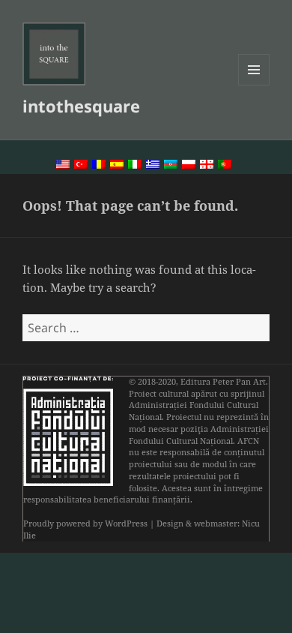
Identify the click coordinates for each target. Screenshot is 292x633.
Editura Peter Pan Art (223, 381)
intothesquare (81, 105)
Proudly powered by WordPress (85, 523)
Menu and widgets (254, 85)
